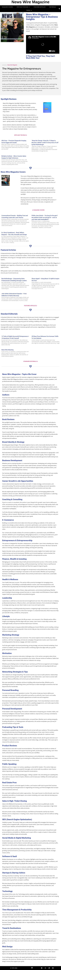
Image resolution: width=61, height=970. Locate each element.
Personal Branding (10, 690)
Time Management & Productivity (17, 910)
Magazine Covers (7, 7)
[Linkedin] (53, 968)
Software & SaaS (9, 856)
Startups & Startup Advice (13, 873)
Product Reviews (9, 746)
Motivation (7, 653)
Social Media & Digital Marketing (16, 838)
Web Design (7, 946)
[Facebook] (41, 968)
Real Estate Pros (9, 782)
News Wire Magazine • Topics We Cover (19, 374)
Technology (7, 891)
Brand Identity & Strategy (13, 442)
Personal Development (12, 709)
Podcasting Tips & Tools (12, 727)
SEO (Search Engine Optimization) (17, 819)
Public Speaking (9, 764)
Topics (28, 10)
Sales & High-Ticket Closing (14, 801)
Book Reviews (8, 419)
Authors (5, 395)
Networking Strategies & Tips (15, 672)
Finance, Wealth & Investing (14, 559)
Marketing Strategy (10, 635)
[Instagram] (45, 968)
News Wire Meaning (7, 350)
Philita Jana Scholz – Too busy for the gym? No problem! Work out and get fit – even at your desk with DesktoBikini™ (45, 217)
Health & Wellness (10, 579)
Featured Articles (39, 7)
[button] (59, 8)
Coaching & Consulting (12, 499)
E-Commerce (8, 520)
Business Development (12, 460)
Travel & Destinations (11, 928)
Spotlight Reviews (22, 7)
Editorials (52, 7)
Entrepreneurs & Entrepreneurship (17, 540)
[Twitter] (49, 968)
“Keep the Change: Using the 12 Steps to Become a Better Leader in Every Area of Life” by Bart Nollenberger (45, 142)
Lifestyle (6, 616)
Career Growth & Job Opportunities (17, 481)
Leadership (7, 598)
